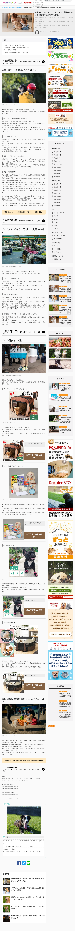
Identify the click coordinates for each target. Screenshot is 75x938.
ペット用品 (57, 249)
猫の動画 (57, 205)
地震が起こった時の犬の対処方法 (14, 45)
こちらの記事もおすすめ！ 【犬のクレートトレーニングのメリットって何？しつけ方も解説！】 (21, 769)
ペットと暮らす (59, 213)
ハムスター (57, 222)
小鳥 (55, 225)
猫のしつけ (57, 193)
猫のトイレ (57, 190)
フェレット (57, 219)
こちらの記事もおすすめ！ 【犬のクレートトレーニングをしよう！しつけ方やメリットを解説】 (21, 332)
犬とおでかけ (58, 164)
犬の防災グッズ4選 (10, 50)
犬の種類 (57, 173)
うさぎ (56, 216)
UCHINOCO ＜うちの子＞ (9, 7)
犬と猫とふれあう (60, 235)
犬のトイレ (57, 158)
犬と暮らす (19, 7)
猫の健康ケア (58, 196)
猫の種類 (57, 202)
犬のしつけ (57, 161)
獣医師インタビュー (60, 259)
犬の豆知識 (57, 170)
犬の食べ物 (57, 155)
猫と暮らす (57, 184)
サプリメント (58, 252)
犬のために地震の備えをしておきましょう (17, 52)
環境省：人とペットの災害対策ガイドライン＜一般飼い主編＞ (24, 212)
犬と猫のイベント (60, 238)
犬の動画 (57, 177)
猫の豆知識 (57, 199)
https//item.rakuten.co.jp (10, 422)
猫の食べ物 (57, 187)
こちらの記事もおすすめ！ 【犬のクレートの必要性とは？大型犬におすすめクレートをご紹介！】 (21, 221)
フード (56, 246)
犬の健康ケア (58, 167)
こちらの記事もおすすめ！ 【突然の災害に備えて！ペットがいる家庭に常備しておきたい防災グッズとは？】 (21, 61)
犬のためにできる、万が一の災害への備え (17, 47)
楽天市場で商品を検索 (34, 456)
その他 (56, 228)
